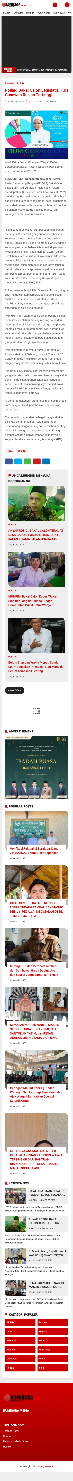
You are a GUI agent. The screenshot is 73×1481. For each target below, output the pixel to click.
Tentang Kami (11, 1430)
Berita (6, 13)
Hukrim (30, 13)
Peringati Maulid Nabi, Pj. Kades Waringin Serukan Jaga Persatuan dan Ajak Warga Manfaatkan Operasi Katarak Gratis (36, 1094)
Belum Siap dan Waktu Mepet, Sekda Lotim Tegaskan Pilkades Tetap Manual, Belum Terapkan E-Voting (35, 667)
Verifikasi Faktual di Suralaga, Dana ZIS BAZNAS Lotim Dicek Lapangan (34, 851)
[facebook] (9, 461)
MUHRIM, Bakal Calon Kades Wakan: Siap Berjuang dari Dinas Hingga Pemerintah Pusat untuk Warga (33, 601)
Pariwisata (59, 13)
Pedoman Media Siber (15, 1441)
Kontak (7, 1436)
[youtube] (27, 1417)
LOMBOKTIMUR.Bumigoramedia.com (28, 178)
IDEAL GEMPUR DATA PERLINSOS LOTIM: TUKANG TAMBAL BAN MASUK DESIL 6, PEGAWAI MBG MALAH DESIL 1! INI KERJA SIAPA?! (36, 909)
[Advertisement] (37, 41)
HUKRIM (11, 1340)
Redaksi (7, 1446)
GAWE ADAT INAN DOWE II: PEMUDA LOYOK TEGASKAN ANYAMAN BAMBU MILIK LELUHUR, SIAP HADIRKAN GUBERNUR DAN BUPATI (47, 1193)
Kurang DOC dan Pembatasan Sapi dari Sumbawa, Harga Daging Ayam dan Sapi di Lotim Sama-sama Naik (34, 970)
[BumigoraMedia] (14, 8)
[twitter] (18, 461)
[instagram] (23, 1417)
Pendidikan (44, 13)
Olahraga (12, 1358)
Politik (20, 83)
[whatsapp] (27, 461)
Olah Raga (44, 1349)
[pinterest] (37, 461)
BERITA (11, 1322)
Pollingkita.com (19, 201)
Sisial (42, 1367)
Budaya (43, 1322)
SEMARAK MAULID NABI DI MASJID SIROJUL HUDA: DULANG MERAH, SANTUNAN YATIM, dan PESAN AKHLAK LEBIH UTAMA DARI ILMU (34, 1031)
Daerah (43, 1331)
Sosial (32, 1260)
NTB (41, 1340)
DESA (9, 1331)
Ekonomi (18, 13)
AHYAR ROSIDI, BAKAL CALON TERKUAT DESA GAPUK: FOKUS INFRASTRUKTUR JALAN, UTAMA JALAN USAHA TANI (35, 535)
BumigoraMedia (45, 1466)
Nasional (33, 1200)
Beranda (9, 83)
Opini (42, 1358)
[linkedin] (46, 461)
